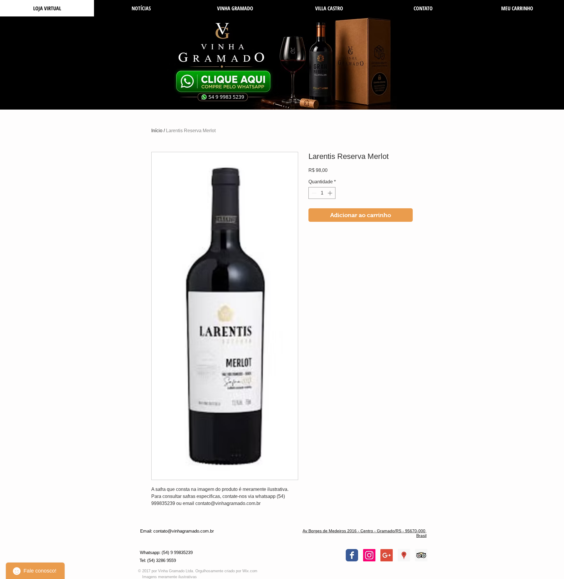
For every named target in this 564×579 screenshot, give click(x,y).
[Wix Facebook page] (352, 555)
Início (156, 130)
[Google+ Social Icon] (386, 555)
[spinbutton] (322, 193)
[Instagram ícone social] (369, 555)
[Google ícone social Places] (404, 555)
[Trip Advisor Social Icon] (421, 555)
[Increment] (330, 193)
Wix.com (249, 571)
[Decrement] (313, 193)
